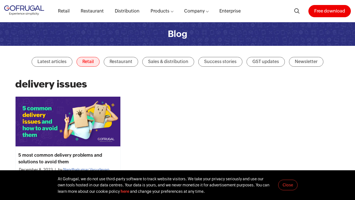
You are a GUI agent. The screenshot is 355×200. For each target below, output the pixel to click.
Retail (64, 11)
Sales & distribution (168, 61)
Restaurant (92, 11)
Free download (329, 11)
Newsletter (306, 61)
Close (288, 185)
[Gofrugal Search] (297, 11)
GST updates (265, 61)
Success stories (220, 61)
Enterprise (230, 11)
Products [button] (160, 11)
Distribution (127, 11)
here (125, 191)
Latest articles (52, 61)
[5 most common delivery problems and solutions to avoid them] (68, 121)
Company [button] (194, 11)
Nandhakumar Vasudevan (86, 170)
